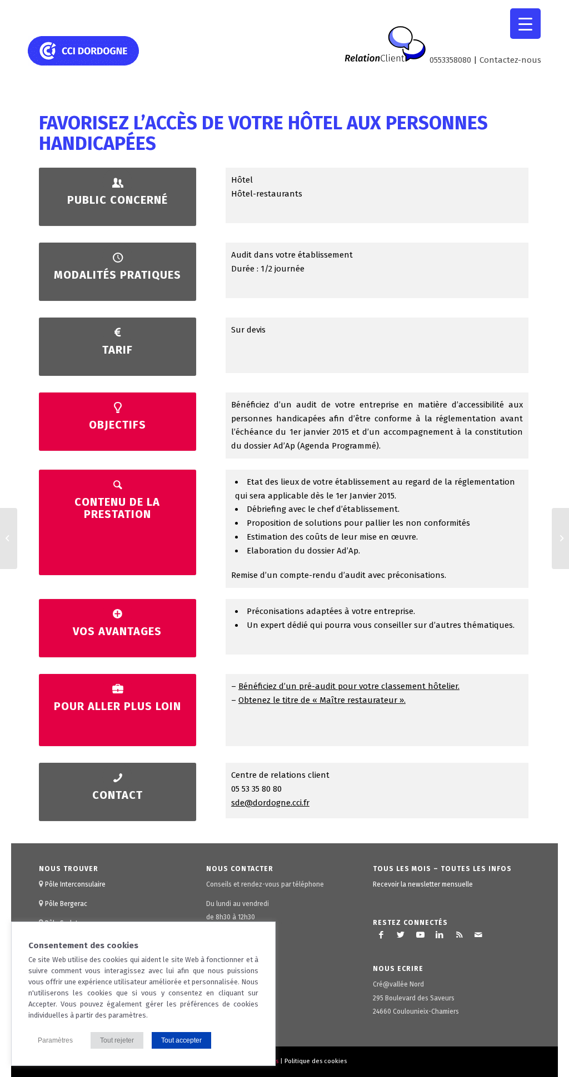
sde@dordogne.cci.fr (270, 803)
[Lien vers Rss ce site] (459, 935)
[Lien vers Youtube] (420, 935)
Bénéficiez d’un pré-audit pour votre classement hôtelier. (349, 686)
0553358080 (450, 60)
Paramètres (55, 1040)
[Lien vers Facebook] (381, 935)
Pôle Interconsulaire (75, 884)
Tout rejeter (117, 1040)
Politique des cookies (315, 1061)
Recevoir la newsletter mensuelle (423, 884)
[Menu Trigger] (525, 23)
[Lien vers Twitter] (400, 935)
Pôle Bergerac (66, 904)
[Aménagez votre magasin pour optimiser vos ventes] (8, 538)
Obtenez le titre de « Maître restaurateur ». (322, 700)
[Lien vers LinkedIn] (439, 935)
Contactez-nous (510, 60)
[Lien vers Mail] (478, 935)
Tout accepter (181, 1040)
